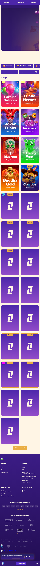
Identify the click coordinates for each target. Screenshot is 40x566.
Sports (33, 2)
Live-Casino (20, 2)
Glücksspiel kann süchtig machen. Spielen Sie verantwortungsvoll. (22, 545)
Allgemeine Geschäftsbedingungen (28, 473)
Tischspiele (4, 470)
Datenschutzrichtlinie (7, 496)
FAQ (23, 470)
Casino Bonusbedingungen (29, 476)
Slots (2, 467)
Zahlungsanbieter (6, 491)
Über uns (3, 493)
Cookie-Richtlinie (26, 482)
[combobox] (4, 563)
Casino (6, 2)
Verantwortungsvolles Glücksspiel (28, 479)
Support (24, 467)
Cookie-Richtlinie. (16, 557)
